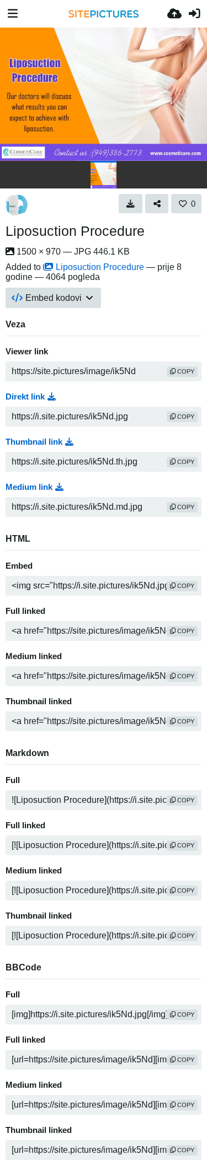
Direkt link (25, 396)
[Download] (130, 203)
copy (185, 371)
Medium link (29, 487)
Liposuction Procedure (75, 231)
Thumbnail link (34, 442)
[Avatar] (17, 205)
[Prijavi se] (194, 14)
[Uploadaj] (174, 14)
